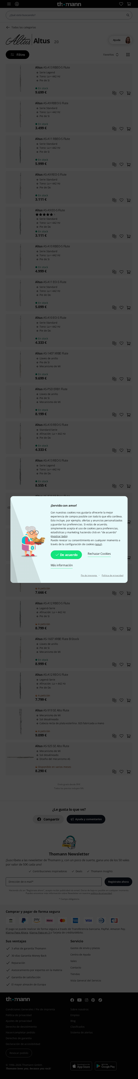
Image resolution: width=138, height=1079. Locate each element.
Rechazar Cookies (99, 554)
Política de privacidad (112, 575)
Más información (62, 565)
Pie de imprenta (89, 575)
